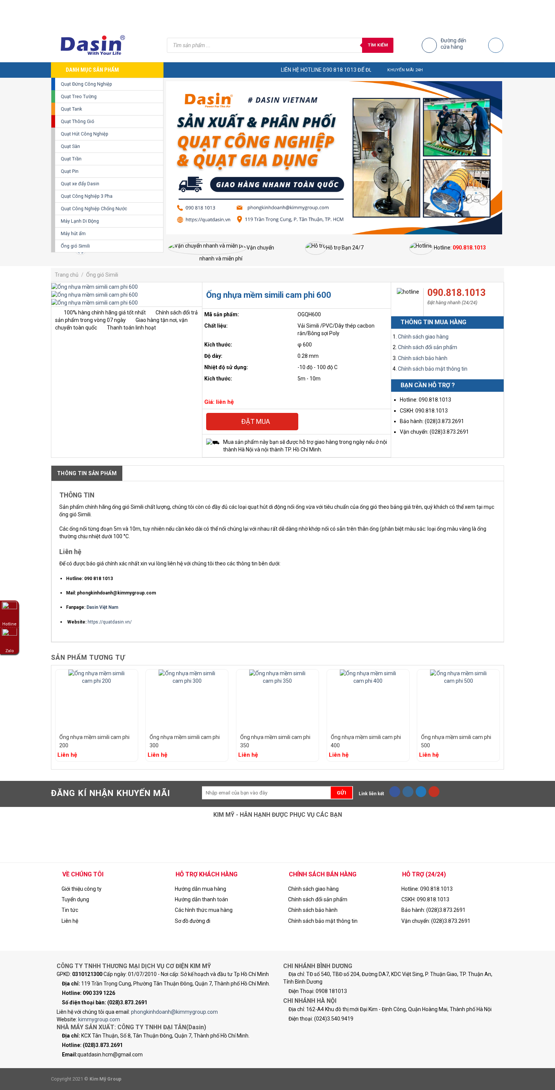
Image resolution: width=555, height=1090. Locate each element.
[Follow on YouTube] (434, 791)
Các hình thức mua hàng (204, 910)
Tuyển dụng (75, 899)
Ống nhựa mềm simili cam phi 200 (94, 741)
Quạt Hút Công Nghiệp (84, 134)
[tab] (86, 473)
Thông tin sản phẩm (87, 473)
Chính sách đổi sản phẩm (427, 347)
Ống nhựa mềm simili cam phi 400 (366, 741)
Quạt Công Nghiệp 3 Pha (87, 196)
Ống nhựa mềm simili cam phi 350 (275, 741)
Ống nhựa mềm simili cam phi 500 (456, 741)
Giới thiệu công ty (82, 889)
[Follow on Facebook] (394, 791)
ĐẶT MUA (255, 421)
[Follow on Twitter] (421, 791)
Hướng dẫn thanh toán (201, 899)
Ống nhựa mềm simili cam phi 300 (185, 741)
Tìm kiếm (378, 45)
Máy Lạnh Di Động (80, 221)
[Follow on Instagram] (407, 791)
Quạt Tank (71, 109)
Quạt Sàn (70, 146)
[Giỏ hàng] (495, 45)
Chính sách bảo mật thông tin (432, 369)
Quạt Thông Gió (77, 121)
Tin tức (70, 910)
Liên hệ (70, 921)
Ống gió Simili (75, 246)
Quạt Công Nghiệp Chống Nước (94, 208)
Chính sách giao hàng (423, 337)
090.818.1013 (456, 292)
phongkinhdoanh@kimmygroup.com (174, 1012)
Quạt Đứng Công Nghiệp (86, 84)
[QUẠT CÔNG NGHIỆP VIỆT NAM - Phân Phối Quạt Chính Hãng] (103, 45)
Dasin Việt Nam (102, 607)
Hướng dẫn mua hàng (200, 889)
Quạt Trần (71, 159)
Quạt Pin (70, 171)
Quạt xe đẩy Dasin (80, 183)
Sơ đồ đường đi (192, 921)
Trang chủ (67, 275)
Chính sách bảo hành (422, 358)
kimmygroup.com (99, 1019)
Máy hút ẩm (73, 233)
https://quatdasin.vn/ (110, 622)
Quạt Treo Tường (79, 96)
